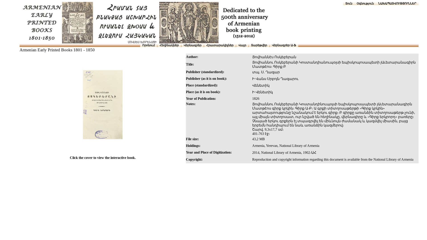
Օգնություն (365, 3)
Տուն (348, 3)
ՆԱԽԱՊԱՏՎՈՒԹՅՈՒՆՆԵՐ (397, 3)
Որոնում (148, 45)
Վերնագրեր (192, 45)
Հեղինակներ (169, 45)
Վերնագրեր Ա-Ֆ (284, 45)
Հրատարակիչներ (220, 45)
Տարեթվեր (259, 45)
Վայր (242, 45)
